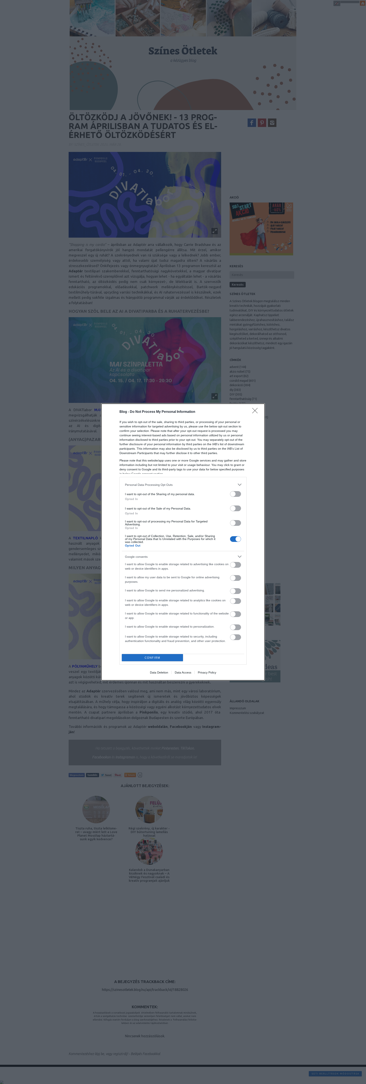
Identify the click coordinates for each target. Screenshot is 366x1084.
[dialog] (183, 542)
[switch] (235, 494)
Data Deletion (159, 672)
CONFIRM (152, 657)
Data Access (183, 672)
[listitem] (183, 484)
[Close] (256, 412)
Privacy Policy (207, 672)
